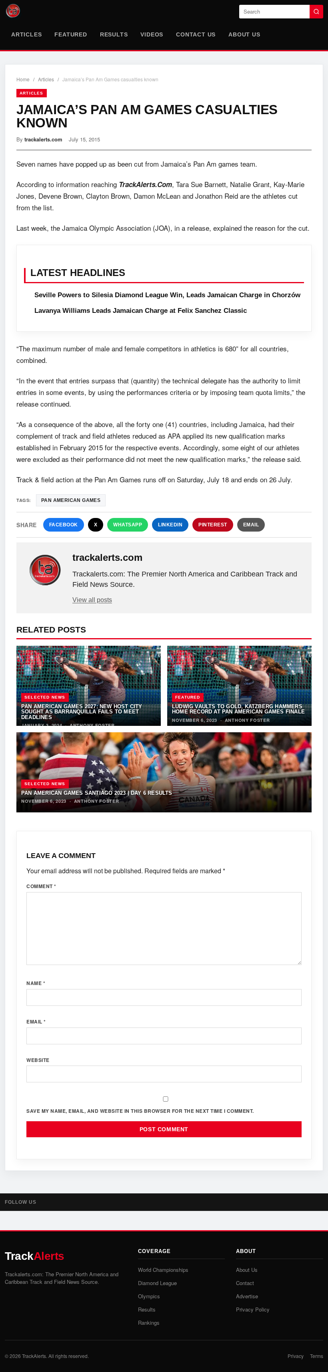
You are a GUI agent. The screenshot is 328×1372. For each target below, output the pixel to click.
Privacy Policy (253, 1309)
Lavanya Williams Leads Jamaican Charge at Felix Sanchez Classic (140, 310)
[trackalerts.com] (45, 570)
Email (251, 525)
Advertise (247, 1296)
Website (38, 1060)
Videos (151, 34)
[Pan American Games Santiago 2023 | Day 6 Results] (164, 772)
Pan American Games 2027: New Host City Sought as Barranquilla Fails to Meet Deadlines (81, 711)
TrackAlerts (34, 1355)
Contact (245, 1283)
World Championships (163, 1269)
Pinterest (212, 525)
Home (23, 79)
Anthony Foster (92, 725)
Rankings (149, 1322)
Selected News (45, 697)
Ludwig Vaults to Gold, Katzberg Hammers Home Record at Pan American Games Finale (238, 709)
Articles (26, 34)
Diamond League (157, 1283)
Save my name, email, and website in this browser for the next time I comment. (140, 1110)
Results (114, 34)
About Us (244, 34)
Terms (316, 1355)
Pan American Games (70, 500)
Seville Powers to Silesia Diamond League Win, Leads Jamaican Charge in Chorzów (167, 295)
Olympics (149, 1296)
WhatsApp (127, 525)
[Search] (316, 11)
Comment (41, 886)
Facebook (63, 525)
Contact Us (196, 34)
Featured (70, 34)
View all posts (92, 599)
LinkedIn (170, 525)
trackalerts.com (43, 139)
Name (35, 983)
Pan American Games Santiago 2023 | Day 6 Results (96, 793)
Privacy (296, 1355)
